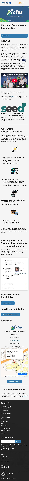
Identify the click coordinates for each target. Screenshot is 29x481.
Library (2, 432)
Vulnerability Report (5, 461)
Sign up (18, 441)
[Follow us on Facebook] (8, 449)
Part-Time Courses (5, 430)
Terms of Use (4, 456)
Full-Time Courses (5, 428)
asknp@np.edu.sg (7, 413)
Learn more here (7, 303)
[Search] (24, 3)
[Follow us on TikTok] (2, 449)
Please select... (6, 35)
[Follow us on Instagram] (4, 449)
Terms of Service (9, 446)
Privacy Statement (5, 458)
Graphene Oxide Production (10, 314)
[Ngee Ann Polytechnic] (6, 2)
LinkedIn (12, 96)
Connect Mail (4, 425)
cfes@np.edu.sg (16, 340)
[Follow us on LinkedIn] (10, 449)
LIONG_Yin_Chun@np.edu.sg (21, 273)
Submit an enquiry (13, 381)
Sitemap (3, 454)
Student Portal (4, 421)
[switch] (20, 3)
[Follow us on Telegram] (13, 449)
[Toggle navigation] (27, 3)
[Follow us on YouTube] (6, 449)
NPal (2, 423)
